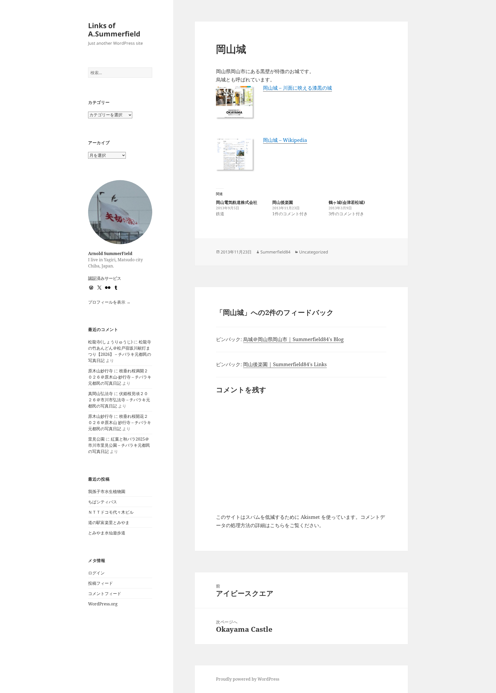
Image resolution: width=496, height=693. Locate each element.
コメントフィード (104, 593)
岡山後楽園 (282, 202)
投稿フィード (100, 583)
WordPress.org (103, 604)
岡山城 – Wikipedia (285, 140)
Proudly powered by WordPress (247, 679)
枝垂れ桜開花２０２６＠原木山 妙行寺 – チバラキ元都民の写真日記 (119, 422)
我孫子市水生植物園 (106, 491)
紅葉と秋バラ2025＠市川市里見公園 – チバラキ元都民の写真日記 (119, 445)
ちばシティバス (102, 502)
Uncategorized (313, 252)
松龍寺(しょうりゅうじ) (110, 342)
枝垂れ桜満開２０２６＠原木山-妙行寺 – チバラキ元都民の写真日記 (119, 377)
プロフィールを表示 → (109, 302)
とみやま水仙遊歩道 (106, 533)
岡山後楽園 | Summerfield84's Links (285, 364)
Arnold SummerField (110, 253)
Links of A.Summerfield (114, 29)
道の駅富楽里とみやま (108, 522)
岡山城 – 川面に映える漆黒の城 (297, 87)
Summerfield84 (275, 252)
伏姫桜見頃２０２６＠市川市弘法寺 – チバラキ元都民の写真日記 (119, 400)
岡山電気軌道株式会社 (236, 202)
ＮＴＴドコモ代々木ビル (111, 512)
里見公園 (96, 439)
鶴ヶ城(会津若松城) (347, 202)
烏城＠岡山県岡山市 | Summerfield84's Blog (293, 339)
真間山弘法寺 (100, 393)
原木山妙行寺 (100, 371)
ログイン (96, 573)
